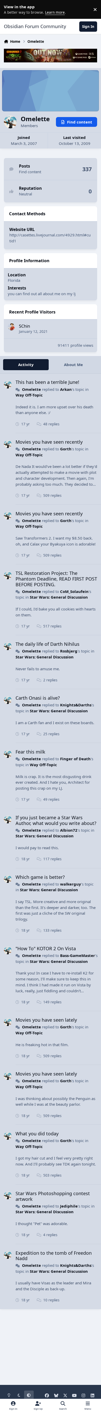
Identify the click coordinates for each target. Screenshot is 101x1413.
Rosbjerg (68, 651)
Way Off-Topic (29, 395)
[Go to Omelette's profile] (8, 385)
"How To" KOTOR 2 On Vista (46, 948)
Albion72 (68, 830)
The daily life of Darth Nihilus (48, 644)
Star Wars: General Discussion (59, 597)
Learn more (10, 9)
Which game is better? (40, 877)
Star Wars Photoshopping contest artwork (53, 1196)
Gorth (65, 448)
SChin (24, 326)
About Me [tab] (73, 364)
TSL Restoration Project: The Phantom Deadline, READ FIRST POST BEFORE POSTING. (56, 578)
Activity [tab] (26, 364)
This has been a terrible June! (47, 382)
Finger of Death (75, 758)
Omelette (31, 389)
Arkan (66, 389)
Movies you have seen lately (46, 1020)
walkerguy (70, 884)
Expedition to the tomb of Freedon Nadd (54, 1256)
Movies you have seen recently (49, 442)
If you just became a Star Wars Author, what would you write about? (56, 820)
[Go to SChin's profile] (11, 326)
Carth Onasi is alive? (38, 698)
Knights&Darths (75, 704)
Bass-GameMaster (77, 955)
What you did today (37, 1133)
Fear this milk (30, 752)
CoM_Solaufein (74, 591)
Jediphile (69, 1206)
